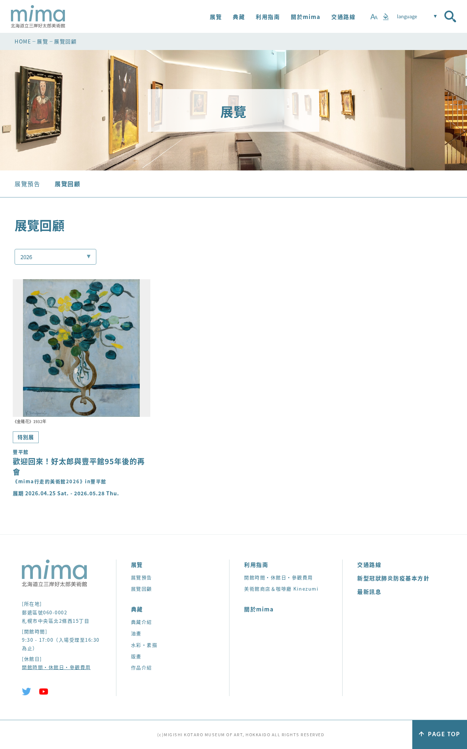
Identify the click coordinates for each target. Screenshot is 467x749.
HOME (23, 41)
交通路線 (343, 16)
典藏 (239, 16)
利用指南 (268, 16)
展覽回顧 (67, 183)
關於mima (305, 16)
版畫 (136, 656)
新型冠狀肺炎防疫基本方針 (393, 578)
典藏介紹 (141, 621)
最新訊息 (369, 591)
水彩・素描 (144, 644)
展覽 (216, 16)
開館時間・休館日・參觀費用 (56, 667)
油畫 (136, 633)
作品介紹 (141, 667)
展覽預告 (27, 183)
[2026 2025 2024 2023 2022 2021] (55, 257)
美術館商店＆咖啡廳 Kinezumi (281, 588)
